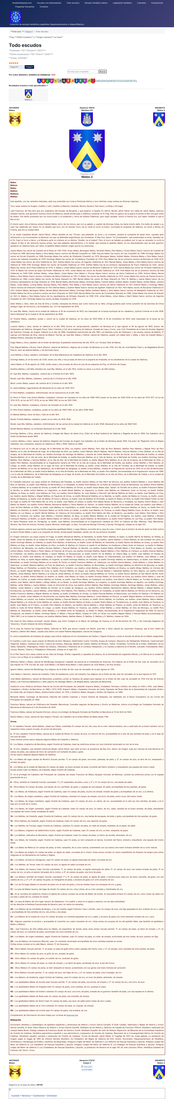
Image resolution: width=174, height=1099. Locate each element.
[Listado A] (39, 81)
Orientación (52, 1095)
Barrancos (26, 1095)
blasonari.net (72, 1015)
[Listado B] (43, 81)
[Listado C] (47, 81)
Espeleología (39, 1095)
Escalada (15, 1095)
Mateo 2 (28, 99)
